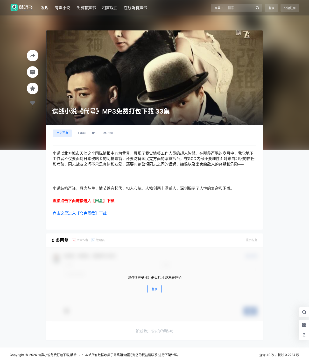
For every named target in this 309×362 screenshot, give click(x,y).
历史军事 (62, 133)
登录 (271, 8)
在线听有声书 (135, 7)
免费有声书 (86, 7)
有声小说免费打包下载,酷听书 (58, 355)
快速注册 (290, 8)
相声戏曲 (110, 7)
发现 (45, 7)
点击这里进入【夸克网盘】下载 (80, 213)
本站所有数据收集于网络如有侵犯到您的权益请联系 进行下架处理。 (132, 355)
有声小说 (62, 7)
